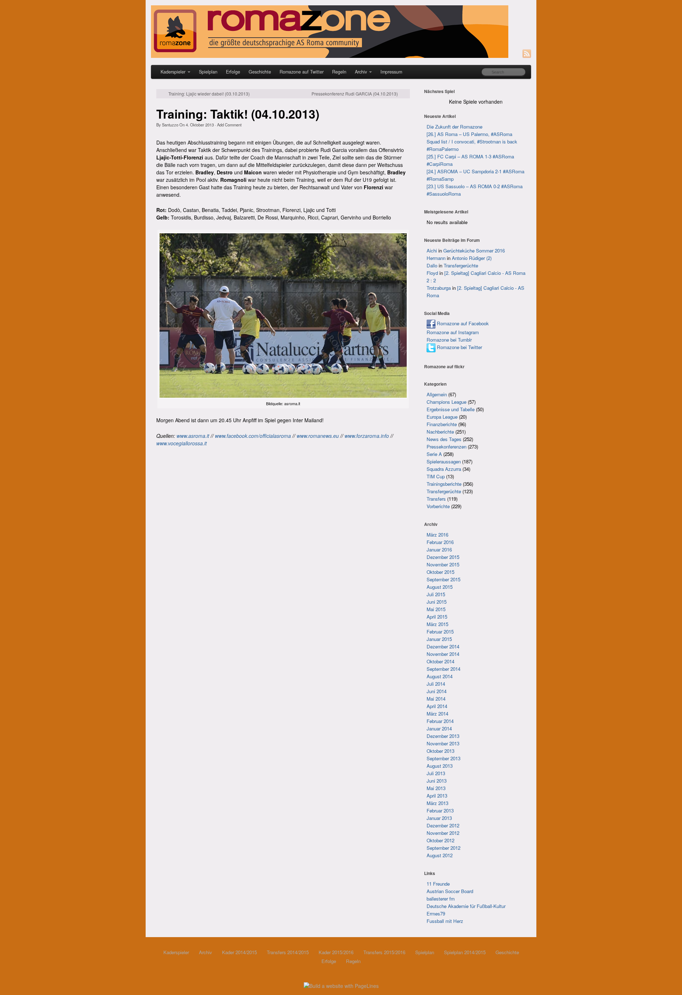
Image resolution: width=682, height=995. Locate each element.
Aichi (432, 250)
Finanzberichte (442, 424)
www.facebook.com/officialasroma (253, 435)
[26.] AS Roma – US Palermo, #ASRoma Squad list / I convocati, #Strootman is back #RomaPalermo (472, 141)
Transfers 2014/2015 (288, 952)
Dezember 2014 (443, 646)
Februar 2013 (440, 810)
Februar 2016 (440, 542)
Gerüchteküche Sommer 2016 (474, 250)
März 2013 (437, 803)
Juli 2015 (436, 594)
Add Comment (229, 124)
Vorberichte (438, 506)
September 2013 (443, 758)
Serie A (434, 454)
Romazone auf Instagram (453, 332)
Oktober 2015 (440, 572)
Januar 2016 (439, 549)
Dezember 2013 (443, 736)
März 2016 (437, 534)
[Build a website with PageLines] (341, 985)
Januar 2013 (439, 818)
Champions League (446, 401)
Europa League (442, 416)
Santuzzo (170, 124)
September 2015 (443, 579)
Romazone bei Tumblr (449, 339)
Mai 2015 (436, 609)
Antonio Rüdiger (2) (472, 258)
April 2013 (437, 795)
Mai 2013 (436, 788)
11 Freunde (438, 883)
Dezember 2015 (443, 557)
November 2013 (443, 743)
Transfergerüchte (461, 265)
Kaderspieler (173, 72)
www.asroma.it (193, 435)
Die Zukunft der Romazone (454, 126)
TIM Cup (436, 476)
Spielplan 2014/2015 (465, 952)
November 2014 (443, 654)
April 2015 (437, 616)
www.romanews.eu (318, 435)
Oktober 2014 (440, 661)
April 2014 (437, 706)
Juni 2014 (436, 691)
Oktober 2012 (440, 840)
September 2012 (443, 847)
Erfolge (233, 72)
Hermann (436, 258)
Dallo (432, 265)
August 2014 (440, 676)
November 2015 (443, 564)
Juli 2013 (436, 773)
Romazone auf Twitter (302, 72)
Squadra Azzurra (444, 469)
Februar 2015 (440, 631)
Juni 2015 (436, 601)
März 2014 (437, 713)
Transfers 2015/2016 (384, 952)
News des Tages (444, 439)
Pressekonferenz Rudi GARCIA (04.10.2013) (355, 94)
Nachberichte (440, 431)
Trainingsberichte (444, 483)
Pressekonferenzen (446, 446)
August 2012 (440, 855)
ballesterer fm (441, 898)
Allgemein (437, 394)
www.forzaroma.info (367, 435)
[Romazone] (341, 31)
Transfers (436, 498)
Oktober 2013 (440, 750)
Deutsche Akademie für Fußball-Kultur (466, 906)
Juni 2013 (436, 780)
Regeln (339, 72)
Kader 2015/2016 (336, 952)
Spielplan (208, 72)
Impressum (391, 72)
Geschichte (260, 72)
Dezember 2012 (443, 825)
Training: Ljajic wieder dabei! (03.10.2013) (209, 94)
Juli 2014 (436, 683)
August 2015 (440, 586)
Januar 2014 (439, 728)
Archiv (361, 72)
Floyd (432, 273)
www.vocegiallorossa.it (181, 443)
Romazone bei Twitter (458, 347)
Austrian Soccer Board (450, 891)
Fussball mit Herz (445, 921)
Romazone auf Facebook (462, 323)
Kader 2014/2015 (239, 952)
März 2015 (437, 624)
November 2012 (443, 833)
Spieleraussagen (444, 461)
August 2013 (440, 765)
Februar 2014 (440, 721)
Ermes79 (436, 913)
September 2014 (443, 668)
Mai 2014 (436, 698)
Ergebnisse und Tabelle (451, 409)
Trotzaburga (439, 287)
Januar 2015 (439, 639)
